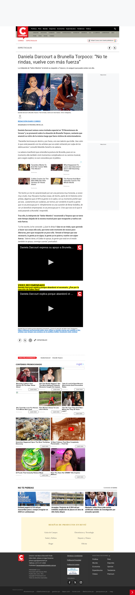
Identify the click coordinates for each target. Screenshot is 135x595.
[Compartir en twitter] (115, 48)
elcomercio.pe (29, 591)
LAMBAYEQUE (105, 32)
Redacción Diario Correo (29, 121)
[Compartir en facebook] (109, 48)
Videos (88, 29)
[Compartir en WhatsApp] (30, 340)
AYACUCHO (44, 32)
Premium (110, 574)
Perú (39, 29)
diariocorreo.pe (88, 591)
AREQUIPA (35, 32)
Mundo (45, 29)
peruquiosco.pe (101, 591)
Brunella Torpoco (58, 358)
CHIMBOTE (51, 32)
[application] (50, 262)
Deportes (52, 29)
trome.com (76, 591)
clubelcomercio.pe (43, 591)
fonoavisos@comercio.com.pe (46, 565)
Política (33, 29)
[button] (50, 262)
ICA (90, 32)
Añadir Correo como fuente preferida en (102, 40)
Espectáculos (71, 29)
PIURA (34, 35)
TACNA (45, 35)
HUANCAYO (76, 32)
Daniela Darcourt (45, 358)
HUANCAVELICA (67, 32)
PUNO (40, 35)
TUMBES (52, 35)
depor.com (66, 591)
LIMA (112, 32)
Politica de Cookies (73, 564)
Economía (60, 29)
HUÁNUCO (84, 32)
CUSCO (58, 32)
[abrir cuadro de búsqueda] (115, 28)
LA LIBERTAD (96, 32)
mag (111, 591)
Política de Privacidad (74, 560)
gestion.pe (56, 591)
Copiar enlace (42, 340)
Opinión (110, 567)
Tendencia (80, 29)
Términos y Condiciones (74, 556)
